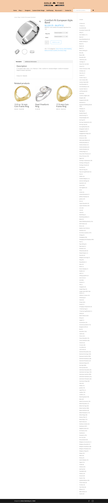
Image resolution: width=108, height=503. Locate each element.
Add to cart (56, 42)
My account (58, 10)
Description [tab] (19, 61)
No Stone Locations (53, 50)
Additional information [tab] (31, 61)
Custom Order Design (38, 10)
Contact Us (68, 10)
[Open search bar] (74, 8)
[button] (40, 21)
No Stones (60, 50)
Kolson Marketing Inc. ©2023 (28, 501)
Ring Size (47, 33)
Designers (27, 10)
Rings (19, 17)
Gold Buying (49, 10)
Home (15, 10)
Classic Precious (60, 48)
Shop (20, 10)
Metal (46, 37)
